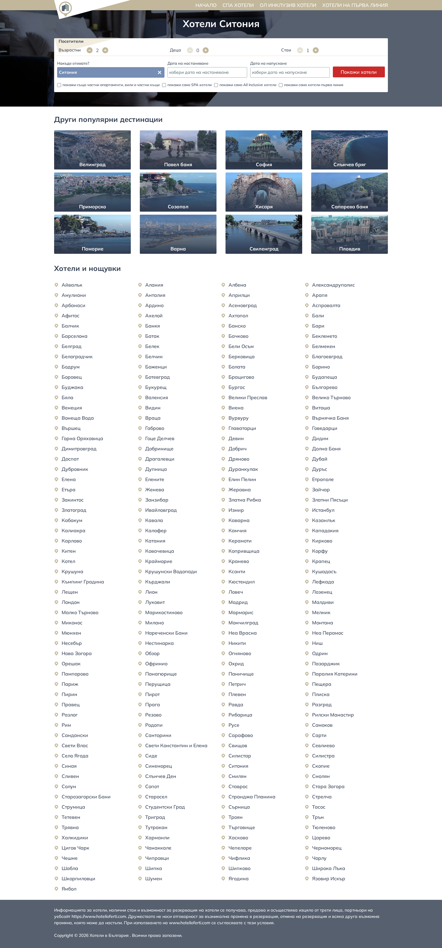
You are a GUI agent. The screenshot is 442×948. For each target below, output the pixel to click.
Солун (69, 786)
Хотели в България (109, 935)
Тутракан (156, 827)
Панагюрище (161, 674)
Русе (234, 725)
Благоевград (327, 356)
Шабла (70, 868)
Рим (66, 725)
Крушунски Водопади (171, 571)
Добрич (238, 449)
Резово (153, 715)
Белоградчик (77, 356)
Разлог (70, 715)
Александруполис (333, 285)
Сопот (152, 786)
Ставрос (238, 786)
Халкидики (75, 838)
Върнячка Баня (330, 418)
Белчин (154, 356)
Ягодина (239, 878)
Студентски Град (165, 807)
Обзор (152, 653)
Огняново (240, 653)
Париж (70, 684)
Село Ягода (75, 756)
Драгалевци (159, 459)
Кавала (154, 520)
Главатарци (242, 428)
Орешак (71, 663)
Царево (321, 838)
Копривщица (244, 551)
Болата (237, 367)
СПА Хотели (238, 5)
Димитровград (79, 449)
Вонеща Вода (78, 418)
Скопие (321, 766)
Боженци (156, 367)
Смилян (238, 776)
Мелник (321, 612)
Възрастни (70, 50)
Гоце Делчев (159, 438)
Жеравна (240, 489)
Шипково (239, 868)
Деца (175, 50)
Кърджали (157, 582)
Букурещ (156, 387)
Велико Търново (331, 397)
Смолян (321, 776)
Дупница (156, 469)
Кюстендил (242, 582)
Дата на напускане (268, 63)
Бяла (67, 397)
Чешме (70, 858)
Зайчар (321, 489)
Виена (236, 408)
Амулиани (74, 295)
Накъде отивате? (73, 63)
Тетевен (71, 817)
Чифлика (239, 858)
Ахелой (154, 315)
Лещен (70, 592)
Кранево (239, 561)
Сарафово (241, 735)
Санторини (158, 735)
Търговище (242, 827)
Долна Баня (326, 449)
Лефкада (323, 582)
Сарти (319, 735)
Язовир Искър (328, 878)
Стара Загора (328, 786)
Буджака (72, 387)
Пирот (152, 694)
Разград (322, 704)
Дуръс (319, 469)
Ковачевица (159, 551)
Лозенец (322, 592)
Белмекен (323, 346)
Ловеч (236, 592)
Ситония (238, 766)
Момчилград (243, 623)
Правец (71, 704)
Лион (151, 592)
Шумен (153, 878)
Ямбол (69, 889)
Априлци (239, 295)
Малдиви (323, 602)
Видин (153, 408)
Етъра (68, 489)
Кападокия (325, 530)
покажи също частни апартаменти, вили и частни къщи (111, 84)
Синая (69, 766)
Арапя (319, 295)
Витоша (321, 408)
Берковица (242, 356)
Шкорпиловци (78, 878)
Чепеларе (240, 848)
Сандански (75, 735)
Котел (68, 561)
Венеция (72, 408)
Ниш (317, 643)
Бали (318, 315)
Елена (69, 479)
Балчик (70, 326)
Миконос (72, 623)
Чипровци (157, 858)
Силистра (323, 756)
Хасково (238, 838)
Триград (155, 817)
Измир (236, 510)
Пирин (69, 694)
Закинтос (73, 500)
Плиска (321, 694)
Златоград (74, 510)
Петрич (237, 684)
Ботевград (157, 377)
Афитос (70, 315)
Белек (152, 346)
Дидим (320, 438)
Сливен (70, 776)
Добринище (159, 449)
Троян (236, 817)
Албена (237, 285)
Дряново (239, 459)
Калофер (156, 530)
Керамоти (240, 541)
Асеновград (243, 305)
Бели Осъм (241, 346)
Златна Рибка (245, 500)
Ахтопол (238, 315)
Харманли (157, 838)
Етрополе (323, 479)
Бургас (237, 387)
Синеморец (158, 766)
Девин (236, 438)
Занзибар (156, 500)
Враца (153, 418)
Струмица (73, 807)
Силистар (240, 756)
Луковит (155, 602)
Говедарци (324, 428)
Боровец (72, 377)
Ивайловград (161, 510)
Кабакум (72, 520)
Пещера (321, 684)
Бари (318, 326)
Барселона (74, 336)
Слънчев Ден (160, 776)
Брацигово (241, 377)
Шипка (153, 868)
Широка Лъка (328, 868)
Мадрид (238, 602)
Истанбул (323, 510)
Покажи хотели (359, 72)
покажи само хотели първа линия (313, 84)
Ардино (154, 305)
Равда (236, 704)
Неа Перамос (327, 633)
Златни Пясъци (330, 500)
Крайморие (158, 561)
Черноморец (327, 848)
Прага (152, 704)
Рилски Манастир (333, 715)
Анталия (155, 295)
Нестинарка (159, 643)
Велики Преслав (248, 397)
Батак (152, 336)
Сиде (151, 756)
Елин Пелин (242, 479)
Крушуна (72, 571)
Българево (324, 387)
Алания (154, 285)
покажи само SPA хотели (189, 84)
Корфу (320, 551)
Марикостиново (164, 612)
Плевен (237, 694)
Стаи (286, 50)
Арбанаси (73, 305)
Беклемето (324, 336)
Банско (237, 326)
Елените (154, 479)
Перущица (157, 684)
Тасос (318, 807)
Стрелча (322, 797)
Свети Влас (75, 745)
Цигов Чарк (75, 848)
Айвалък (72, 285)
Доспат (70, 459)
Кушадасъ (324, 571)
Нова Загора (77, 653)
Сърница (239, 807)
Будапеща (324, 377)
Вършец (71, 428)
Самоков (322, 725)
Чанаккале (158, 848)
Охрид (236, 663)
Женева (154, 489)
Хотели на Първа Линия (355, 5)
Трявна (70, 827)
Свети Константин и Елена (176, 745)
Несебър (72, 643)
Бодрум (71, 367)
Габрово (154, 428)
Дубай (319, 459)
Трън (318, 817)
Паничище (241, 674)
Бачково (238, 336)
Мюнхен (71, 633)
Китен (69, 551)
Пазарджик (326, 663)
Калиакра (73, 530)
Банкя (152, 326)
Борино (321, 367)
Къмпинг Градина (83, 582)
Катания (155, 541)
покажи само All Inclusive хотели (247, 84)
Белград (71, 346)
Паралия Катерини (335, 674)
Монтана (322, 623)
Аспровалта (326, 305)
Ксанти (237, 571)
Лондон (71, 602)
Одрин (320, 653)
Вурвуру (239, 418)
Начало (205, 5)
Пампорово (75, 674)
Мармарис (241, 612)
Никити (237, 643)
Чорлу (319, 858)
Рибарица (240, 715)
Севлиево (323, 745)
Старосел (156, 797)
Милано (154, 623)
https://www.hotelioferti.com (99, 916)
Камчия (238, 530)
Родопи (154, 725)
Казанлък (323, 520)
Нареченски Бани (166, 633)
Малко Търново (80, 612)
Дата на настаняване (187, 63)
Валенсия (156, 397)
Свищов (238, 745)
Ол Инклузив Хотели (288, 5)
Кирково (322, 541)
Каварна (239, 520)
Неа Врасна (243, 633)
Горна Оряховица (82, 438)
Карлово (72, 541)
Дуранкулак (243, 469)
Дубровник (75, 469)
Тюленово (323, 827)
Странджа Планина (252, 797)
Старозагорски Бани (86, 797)
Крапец (321, 561)
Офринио (156, 663)
